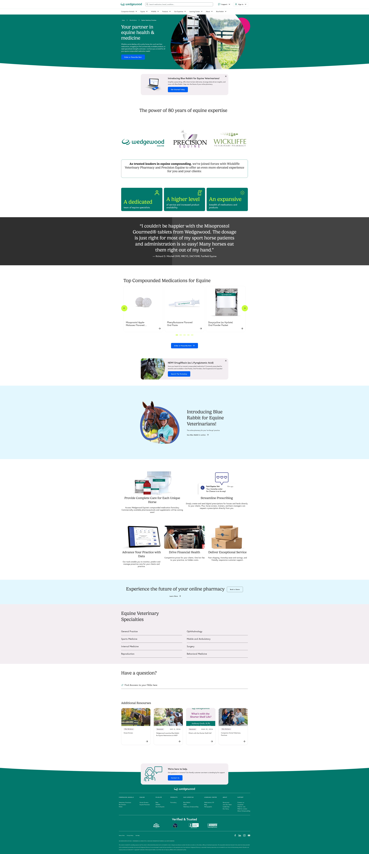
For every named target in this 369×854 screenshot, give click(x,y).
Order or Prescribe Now (133, 57)
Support (224, 4)
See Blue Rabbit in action (196, 435)
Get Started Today (178, 89)
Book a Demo (235, 589)
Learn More (174, 596)
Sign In (240, 4)
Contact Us (175, 778)
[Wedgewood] (131, 4)
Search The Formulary (179, 374)
